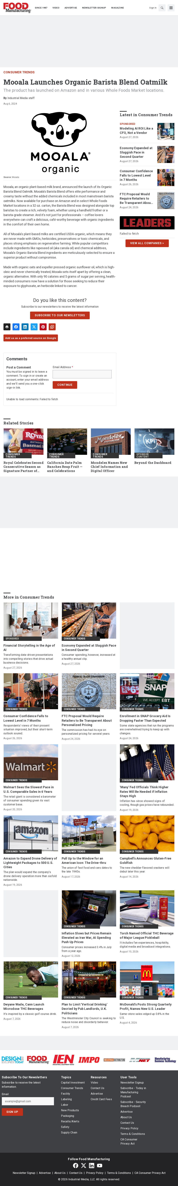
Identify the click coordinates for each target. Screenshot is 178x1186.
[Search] (162, 7)
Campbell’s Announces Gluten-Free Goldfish (145, 861)
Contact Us (75, 1173)
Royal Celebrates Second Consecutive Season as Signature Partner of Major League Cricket (23, 467)
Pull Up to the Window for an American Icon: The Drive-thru (84, 861)
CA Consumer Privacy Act (150, 1173)
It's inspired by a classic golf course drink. (29, 1014)
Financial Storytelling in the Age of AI (29, 648)
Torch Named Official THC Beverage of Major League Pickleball (146, 935)
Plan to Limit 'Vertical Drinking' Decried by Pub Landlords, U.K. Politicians (84, 1009)
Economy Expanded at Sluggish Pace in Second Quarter (136, 152)
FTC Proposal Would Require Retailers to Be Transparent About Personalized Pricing (136, 198)
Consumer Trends (19, 72)
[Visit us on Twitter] (83, 1165)
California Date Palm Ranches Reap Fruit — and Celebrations (64, 467)
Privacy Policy (94, 1173)
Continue (64, 384)
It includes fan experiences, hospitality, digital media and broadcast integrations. (145, 944)
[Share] (16, 326)
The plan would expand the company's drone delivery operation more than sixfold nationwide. (30, 876)
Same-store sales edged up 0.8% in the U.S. (144, 1015)
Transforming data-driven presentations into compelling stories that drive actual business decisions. (28, 658)
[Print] (6, 326)
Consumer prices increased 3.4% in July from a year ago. (87, 949)
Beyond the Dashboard (152, 463)
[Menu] (171, 7)
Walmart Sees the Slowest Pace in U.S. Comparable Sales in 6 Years (28, 789)
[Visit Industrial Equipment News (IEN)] (63, 1059)
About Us (60, 1173)
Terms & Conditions (119, 1173)
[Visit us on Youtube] (99, 1165)
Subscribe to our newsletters (60, 315)
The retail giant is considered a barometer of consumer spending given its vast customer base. (29, 800)
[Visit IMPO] (89, 1059)
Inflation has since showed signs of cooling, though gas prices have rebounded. (147, 802)
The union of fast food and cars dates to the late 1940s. (87, 869)
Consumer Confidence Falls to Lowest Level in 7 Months (136, 175)
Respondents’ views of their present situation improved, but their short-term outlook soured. (27, 729)
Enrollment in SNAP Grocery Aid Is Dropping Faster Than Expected (145, 718)
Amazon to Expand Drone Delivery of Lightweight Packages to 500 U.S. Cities (30, 863)
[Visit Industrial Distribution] (114, 1060)
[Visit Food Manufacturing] (38, 1059)
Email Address (63, 367)
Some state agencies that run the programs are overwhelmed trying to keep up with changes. (147, 729)
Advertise (45, 1173)
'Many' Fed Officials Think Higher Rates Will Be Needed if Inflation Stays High (144, 791)
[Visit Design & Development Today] (13, 1059)
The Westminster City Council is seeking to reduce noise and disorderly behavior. (89, 1020)
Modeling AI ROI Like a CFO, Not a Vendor (136, 131)
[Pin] (43, 326)
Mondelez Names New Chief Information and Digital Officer (109, 467)
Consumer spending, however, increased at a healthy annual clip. (88, 656)
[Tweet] (34, 326)
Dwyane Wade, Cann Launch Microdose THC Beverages (23, 1007)
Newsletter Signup (24, 1173)
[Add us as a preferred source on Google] (52, 326)
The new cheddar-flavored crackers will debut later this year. (144, 869)
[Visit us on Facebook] (75, 1165)
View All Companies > (147, 243)
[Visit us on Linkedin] (91, 1165)
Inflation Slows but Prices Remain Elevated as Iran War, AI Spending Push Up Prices (86, 937)
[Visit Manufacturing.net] (140, 1060)
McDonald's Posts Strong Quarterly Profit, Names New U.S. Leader (146, 1007)
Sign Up (12, 1112)
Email (5, 1094)
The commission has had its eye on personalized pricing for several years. (86, 731)
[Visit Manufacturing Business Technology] (165, 1059)
